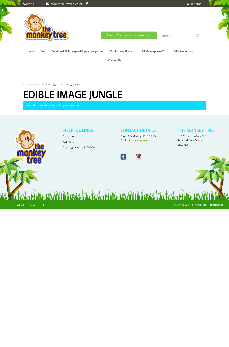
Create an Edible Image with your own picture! (78, 51)
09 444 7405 (34, 4)
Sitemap (33, 205)
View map (183, 144)
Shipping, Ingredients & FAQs (79, 147)
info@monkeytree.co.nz (140, 140)
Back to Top (21, 205)
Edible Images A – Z (153, 51)
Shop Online (69, 136)
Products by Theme (121, 51)
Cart (42, 51)
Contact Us (114, 60)
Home (31, 51)
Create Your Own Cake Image (127, 35)
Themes (35, 84)
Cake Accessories (183, 51)
